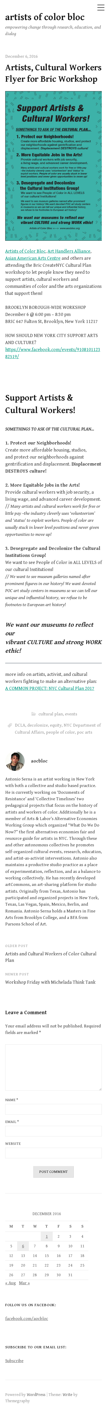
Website (13, 1143)
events (71, 714)
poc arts (84, 732)
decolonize (37, 725)
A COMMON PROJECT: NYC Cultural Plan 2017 (49, 688)
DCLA (20, 725)
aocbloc (39, 761)
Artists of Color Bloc (25, 251)
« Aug (10, 1283)
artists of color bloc (44, 17)
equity (56, 725)
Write (67, 1394)
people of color (60, 732)
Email (12, 1122)
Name (11, 1100)
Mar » (24, 1283)
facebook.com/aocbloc (26, 1318)
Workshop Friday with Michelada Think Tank (50, 982)
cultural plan (50, 714)
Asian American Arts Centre (33, 258)
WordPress (36, 1394)
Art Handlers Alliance (69, 251)
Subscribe (14, 1360)
